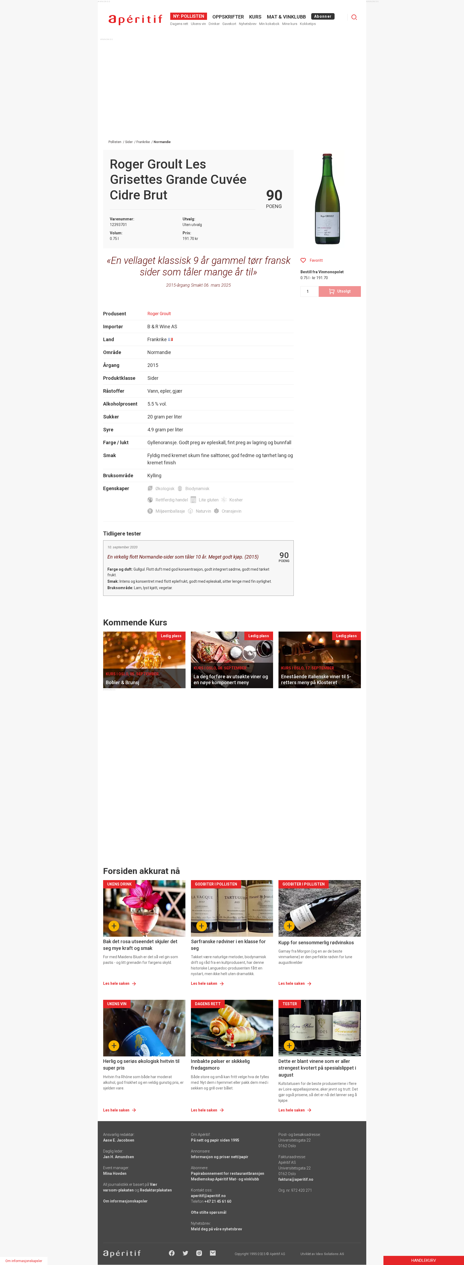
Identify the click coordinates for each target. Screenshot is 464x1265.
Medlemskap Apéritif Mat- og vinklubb (225, 1179)
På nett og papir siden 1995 (215, 1140)
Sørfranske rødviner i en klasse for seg (228, 945)
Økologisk (165, 488)
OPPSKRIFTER (228, 17)
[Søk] (354, 17)
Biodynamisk (197, 488)
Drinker (214, 24)
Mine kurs (289, 24)
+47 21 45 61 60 (217, 1201)
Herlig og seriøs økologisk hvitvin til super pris (141, 1064)
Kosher (236, 499)
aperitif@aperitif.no (208, 1196)
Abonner (323, 16)
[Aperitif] (135, 20)
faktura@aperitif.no (295, 1179)
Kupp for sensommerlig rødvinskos (316, 942)
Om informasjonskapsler (125, 1201)
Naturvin (203, 511)
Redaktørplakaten (156, 1190)
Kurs (255, 17)
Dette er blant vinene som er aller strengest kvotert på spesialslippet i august (317, 1067)
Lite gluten (209, 499)
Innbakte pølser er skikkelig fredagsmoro (220, 1064)
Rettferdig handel (171, 499)
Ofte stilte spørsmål (208, 1212)
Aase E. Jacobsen (118, 1140)
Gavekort (229, 24)
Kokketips (308, 24)
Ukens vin (198, 24)
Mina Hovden (114, 1173)
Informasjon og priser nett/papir (219, 1157)
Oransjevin (231, 511)
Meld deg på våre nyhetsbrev (216, 1229)
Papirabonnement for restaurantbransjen (227, 1173)
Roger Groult (159, 313)
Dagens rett (179, 24)
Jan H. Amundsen (118, 1157)
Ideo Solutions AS (330, 1254)
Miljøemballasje (170, 511)
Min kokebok (269, 24)
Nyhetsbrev (247, 24)
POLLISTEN (192, 16)
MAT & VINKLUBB (286, 17)
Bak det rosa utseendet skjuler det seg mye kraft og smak (140, 945)
